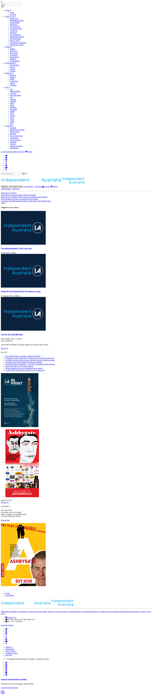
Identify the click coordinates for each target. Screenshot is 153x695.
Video (12, 120)
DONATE (13, 25)
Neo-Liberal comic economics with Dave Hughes (18, 195)
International (14, 57)
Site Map (8, 655)
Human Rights (15, 91)
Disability (13, 107)
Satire (12, 118)
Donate (10, 625)
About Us (8, 647)
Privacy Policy (15, 41)
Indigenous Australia (17, 130)
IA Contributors (15, 35)
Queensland (14, 138)
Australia (8, 126)
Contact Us (11, 617)
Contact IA (14, 31)
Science (12, 69)
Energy (12, 67)
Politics (8, 47)
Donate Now (5, 520)
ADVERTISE (15, 27)
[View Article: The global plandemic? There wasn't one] (23, 244)
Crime (12, 105)
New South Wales (16, 136)
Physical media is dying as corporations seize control (19, 199)
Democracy (14, 53)
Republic (13, 134)
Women (12, 116)
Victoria (12, 144)
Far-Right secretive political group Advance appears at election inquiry (30, 360)
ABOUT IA (9, 16)
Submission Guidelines (18, 43)
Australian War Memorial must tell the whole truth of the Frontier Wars (26, 201)
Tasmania (13, 142)
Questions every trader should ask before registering (23, 362)
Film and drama (15, 95)
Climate (12, 71)
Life (7, 87)
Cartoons (13, 93)
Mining (12, 83)
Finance (12, 77)
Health (12, 111)
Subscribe (4, 625)
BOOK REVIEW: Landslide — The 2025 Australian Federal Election (30, 364)
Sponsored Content (16, 45)
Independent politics (17, 37)
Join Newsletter (15, 39)
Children (13, 101)
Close (3, 688)
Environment (10, 63)
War (11, 124)
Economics (14, 55)
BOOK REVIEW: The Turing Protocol (19, 366)
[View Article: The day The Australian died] (23, 330)
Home (7, 10)
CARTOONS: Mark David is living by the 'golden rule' (25, 370)
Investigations (15, 61)
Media (12, 79)
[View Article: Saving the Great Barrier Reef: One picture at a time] (23, 287)
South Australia (15, 140)
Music (12, 103)
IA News (13, 14)
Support (14, 679)
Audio (12, 122)
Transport (13, 85)
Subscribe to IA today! (9, 193)
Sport (12, 114)
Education (13, 109)
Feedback (13, 33)
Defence (13, 59)
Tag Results (9, 595)
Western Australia (16, 146)
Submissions (9, 649)
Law (11, 97)
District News (15, 132)
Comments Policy (16, 29)
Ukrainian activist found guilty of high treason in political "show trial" (30, 358)
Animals (13, 99)
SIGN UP (4, 348)
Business (8, 73)
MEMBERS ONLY (17, 20)
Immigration (14, 148)
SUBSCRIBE (15, 22)
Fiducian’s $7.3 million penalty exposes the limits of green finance (24, 197)
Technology (14, 81)
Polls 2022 (13, 51)
